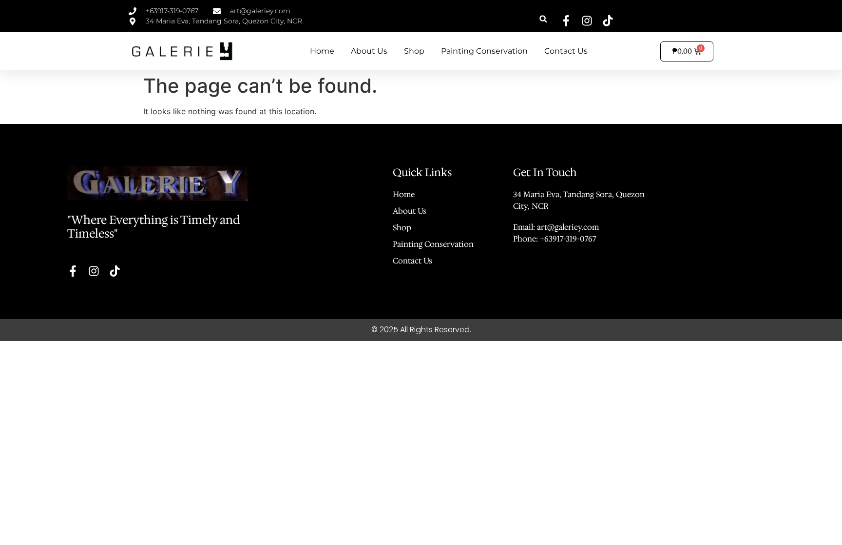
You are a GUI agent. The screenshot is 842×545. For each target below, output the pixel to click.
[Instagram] (587, 20)
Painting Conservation (484, 51)
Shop (414, 51)
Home (322, 51)
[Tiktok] (607, 20)
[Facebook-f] (566, 20)
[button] (543, 18)
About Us (369, 51)
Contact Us (566, 51)
